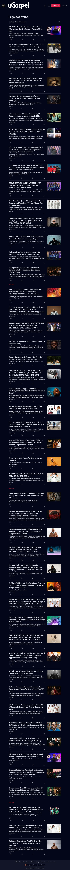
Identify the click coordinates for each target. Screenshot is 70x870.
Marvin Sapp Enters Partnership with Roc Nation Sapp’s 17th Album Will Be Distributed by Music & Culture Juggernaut (26, 309)
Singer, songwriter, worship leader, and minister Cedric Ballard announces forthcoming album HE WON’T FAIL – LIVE (27, 744)
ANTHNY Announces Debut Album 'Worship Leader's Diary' (27, 342)
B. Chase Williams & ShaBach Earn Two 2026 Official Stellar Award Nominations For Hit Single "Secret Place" (27, 585)
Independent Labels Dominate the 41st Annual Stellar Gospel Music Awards (24, 253)
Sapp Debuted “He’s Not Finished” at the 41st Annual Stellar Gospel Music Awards (26, 155)
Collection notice (51, 862)
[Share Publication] (49, 5)
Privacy (41, 862)
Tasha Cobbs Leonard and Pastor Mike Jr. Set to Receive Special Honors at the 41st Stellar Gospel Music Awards (26, 442)
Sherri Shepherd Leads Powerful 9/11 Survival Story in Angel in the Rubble (24, 115)
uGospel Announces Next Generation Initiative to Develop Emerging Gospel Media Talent (24, 270)
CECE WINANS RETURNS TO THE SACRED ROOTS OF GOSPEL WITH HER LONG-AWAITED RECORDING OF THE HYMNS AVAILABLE (26, 637)
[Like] (10, 91)
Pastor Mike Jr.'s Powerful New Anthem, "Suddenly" (25, 459)
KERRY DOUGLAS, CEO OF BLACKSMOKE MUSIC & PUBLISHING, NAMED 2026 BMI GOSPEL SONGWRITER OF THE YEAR (26, 373)
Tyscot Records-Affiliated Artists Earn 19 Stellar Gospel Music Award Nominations (26, 789)
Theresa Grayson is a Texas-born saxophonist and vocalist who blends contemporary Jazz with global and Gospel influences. (26, 830)
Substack (28, 868)
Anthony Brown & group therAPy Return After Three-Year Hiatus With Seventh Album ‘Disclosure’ (25, 80)
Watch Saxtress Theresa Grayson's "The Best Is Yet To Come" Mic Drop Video (25, 407)
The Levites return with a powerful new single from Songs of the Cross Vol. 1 (27, 728)
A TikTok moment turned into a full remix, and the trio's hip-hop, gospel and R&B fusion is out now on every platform (26, 242)
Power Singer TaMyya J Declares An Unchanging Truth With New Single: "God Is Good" (27, 390)
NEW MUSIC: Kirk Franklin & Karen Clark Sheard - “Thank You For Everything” (26, 46)
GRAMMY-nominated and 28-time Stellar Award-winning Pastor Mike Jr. (25, 463)
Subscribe (56, 6)
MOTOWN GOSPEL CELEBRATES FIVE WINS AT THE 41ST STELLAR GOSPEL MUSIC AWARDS (27, 132)
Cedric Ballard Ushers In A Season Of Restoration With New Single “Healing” (25, 739)
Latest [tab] (12, 22)
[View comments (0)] (22, 40)
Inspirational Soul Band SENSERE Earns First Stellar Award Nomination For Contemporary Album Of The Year (25, 513)
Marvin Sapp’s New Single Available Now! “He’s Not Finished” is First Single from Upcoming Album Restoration (26, 149)
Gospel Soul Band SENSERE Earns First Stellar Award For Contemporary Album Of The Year (25, 173)
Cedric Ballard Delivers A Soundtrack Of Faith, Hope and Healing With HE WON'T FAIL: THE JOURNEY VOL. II (25, 221)
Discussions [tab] (22, 22)
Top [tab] (16, 22)
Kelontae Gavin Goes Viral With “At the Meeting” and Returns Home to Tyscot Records (25, 843)
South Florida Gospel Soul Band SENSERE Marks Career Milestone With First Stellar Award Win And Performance (26, 167)
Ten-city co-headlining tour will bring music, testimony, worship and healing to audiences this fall (25, 103)
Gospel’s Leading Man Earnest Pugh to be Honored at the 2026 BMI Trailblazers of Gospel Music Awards (26, 531)
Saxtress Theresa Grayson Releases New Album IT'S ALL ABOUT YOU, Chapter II (26, 826)
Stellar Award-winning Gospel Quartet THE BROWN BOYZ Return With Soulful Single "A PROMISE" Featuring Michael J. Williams (27, 601)
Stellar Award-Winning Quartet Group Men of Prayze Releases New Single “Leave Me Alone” (27, 707)
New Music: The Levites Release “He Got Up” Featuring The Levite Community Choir (27, 724)
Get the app (42, 865)
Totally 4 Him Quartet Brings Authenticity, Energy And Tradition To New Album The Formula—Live (26, 203)
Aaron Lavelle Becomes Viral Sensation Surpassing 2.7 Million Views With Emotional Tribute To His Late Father (25, 291)
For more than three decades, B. (18, 590)
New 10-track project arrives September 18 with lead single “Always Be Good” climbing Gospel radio (26, 86)
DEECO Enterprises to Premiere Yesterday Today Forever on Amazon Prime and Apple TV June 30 (26, 495)
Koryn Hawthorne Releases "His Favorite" (26, 357)
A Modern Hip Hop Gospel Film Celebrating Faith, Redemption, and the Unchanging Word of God (23, 501)
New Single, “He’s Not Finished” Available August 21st (25, 314)
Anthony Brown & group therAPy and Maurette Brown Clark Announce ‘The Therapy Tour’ (24, 98)
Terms (45, 862)
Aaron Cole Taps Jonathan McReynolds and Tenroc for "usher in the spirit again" (26, 238)
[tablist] (17, 22)
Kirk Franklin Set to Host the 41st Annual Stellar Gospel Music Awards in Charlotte (26, 755)
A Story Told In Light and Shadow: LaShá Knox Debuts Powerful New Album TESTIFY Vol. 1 (26, 689)
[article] (35, 33)
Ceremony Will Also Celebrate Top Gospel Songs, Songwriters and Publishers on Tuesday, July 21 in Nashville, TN (27, 555)
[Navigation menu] (4, 5)
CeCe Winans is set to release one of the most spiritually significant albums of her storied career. (25, 643)
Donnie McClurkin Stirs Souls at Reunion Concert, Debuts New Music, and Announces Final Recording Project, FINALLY (27, 772)
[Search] (45, 5)
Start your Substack (32, 865)
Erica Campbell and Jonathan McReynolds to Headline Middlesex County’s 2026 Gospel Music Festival (27, 619)
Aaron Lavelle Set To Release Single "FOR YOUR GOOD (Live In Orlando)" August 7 (26, 297)
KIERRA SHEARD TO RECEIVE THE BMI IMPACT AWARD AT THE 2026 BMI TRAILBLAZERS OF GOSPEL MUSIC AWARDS (25, 549)
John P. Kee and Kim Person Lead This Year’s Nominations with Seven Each (26, 759)
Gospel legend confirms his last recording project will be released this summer (25, 777)
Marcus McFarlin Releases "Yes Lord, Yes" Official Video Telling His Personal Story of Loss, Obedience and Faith (26, 424)
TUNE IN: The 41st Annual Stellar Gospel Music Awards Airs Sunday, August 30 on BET (26, 29)
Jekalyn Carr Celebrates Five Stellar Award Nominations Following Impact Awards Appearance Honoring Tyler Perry (27, 655)
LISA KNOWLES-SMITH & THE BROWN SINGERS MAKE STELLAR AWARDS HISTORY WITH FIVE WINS (25, 185)
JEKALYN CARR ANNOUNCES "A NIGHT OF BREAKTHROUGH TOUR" (26, 475)
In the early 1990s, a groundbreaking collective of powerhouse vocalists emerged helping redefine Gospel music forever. (25, 815)
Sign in (64, 6)
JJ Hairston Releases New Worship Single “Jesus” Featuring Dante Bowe (26, 672)
